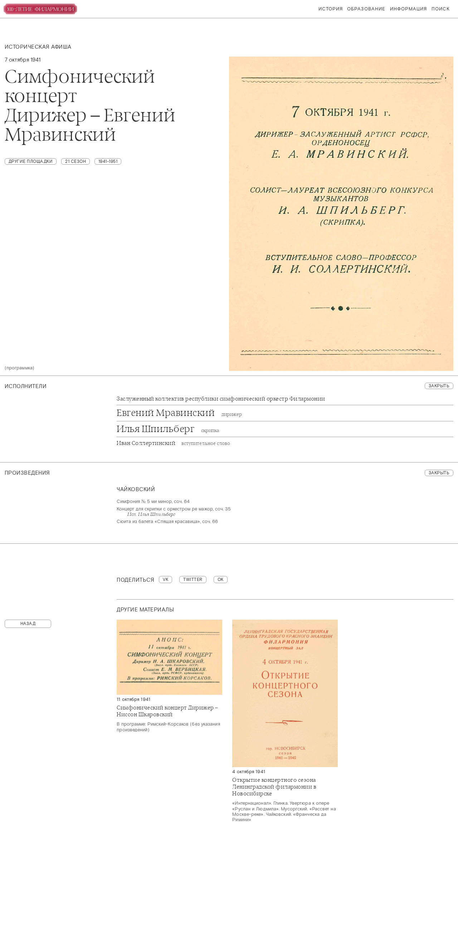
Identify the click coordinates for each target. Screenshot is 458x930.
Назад (28, 623)
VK (165, 579)
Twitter (193, 579)
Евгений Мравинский (179, 413)
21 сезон (75, 161)
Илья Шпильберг (168, 429)
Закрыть (439, 385)
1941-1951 (108, 161)
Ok (221, 579)
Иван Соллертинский (173, 443)
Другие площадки (31, 161)
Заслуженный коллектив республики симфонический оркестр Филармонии (221, 399)
